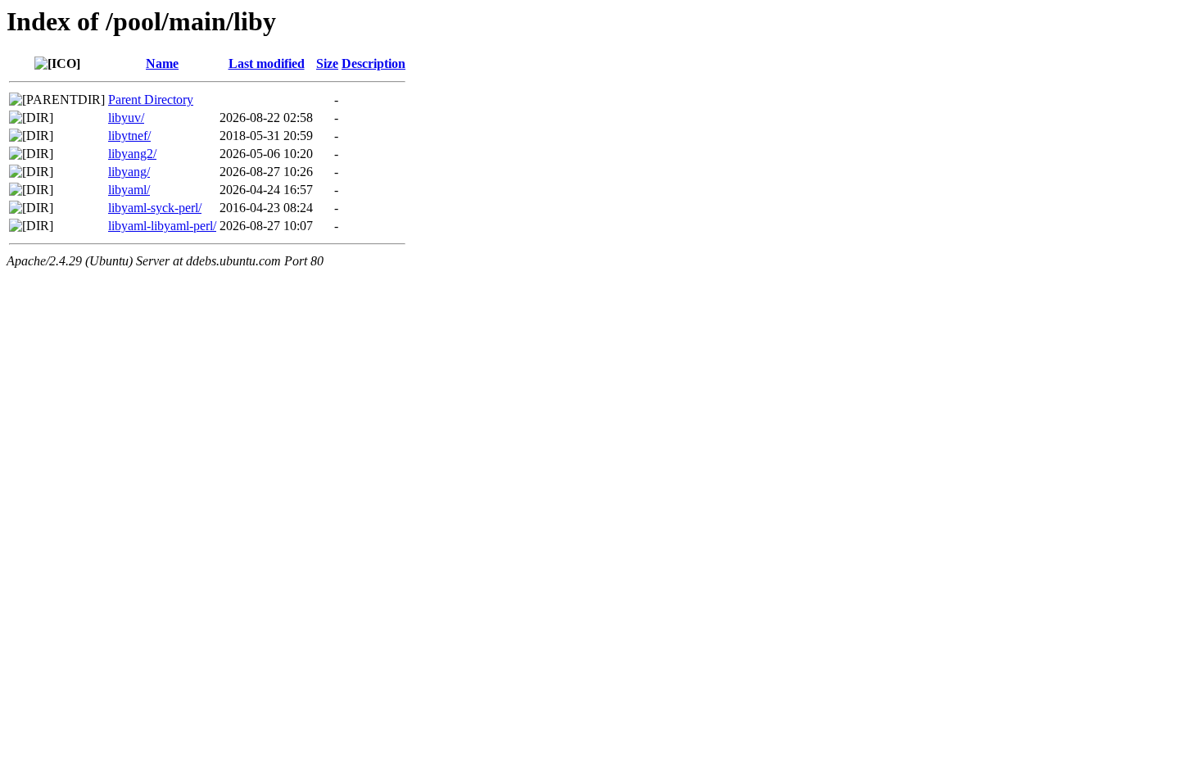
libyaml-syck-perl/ (154, 208)
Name (162, 63)
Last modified (267, 63)
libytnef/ (129, 136)
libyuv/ (126, 117)
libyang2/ (132, 154)
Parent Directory (150, 99)
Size (327, 63)
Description (373, 63)
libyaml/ (129, 190)
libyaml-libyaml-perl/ (162, 226)
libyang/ (129, 172)
